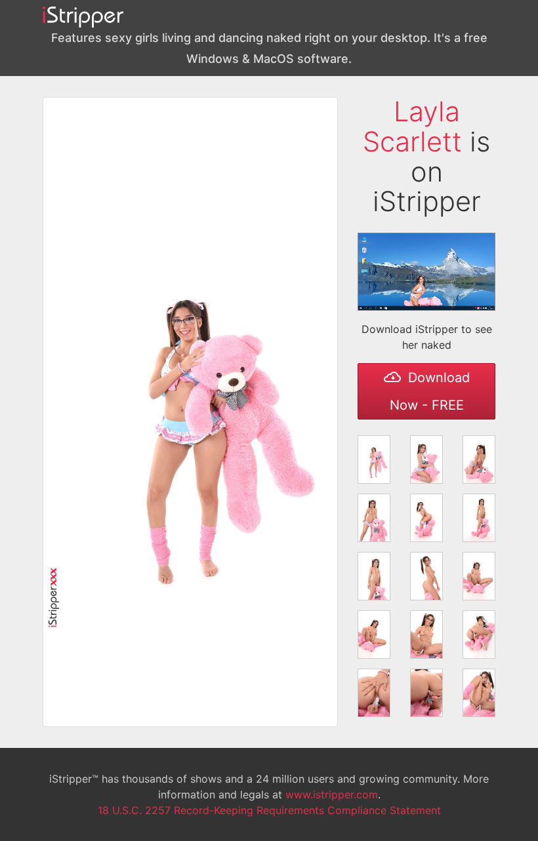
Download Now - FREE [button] (430, 391)
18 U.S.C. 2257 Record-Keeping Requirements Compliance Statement (269, 810)
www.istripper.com (331, 794)
